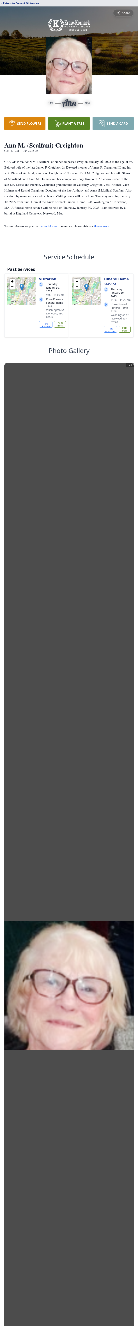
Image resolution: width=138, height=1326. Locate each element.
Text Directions (46, 325)
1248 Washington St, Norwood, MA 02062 (55, 312)
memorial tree (48, 226)
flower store (101, 226)
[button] (22, 287)
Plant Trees (60, 324)
